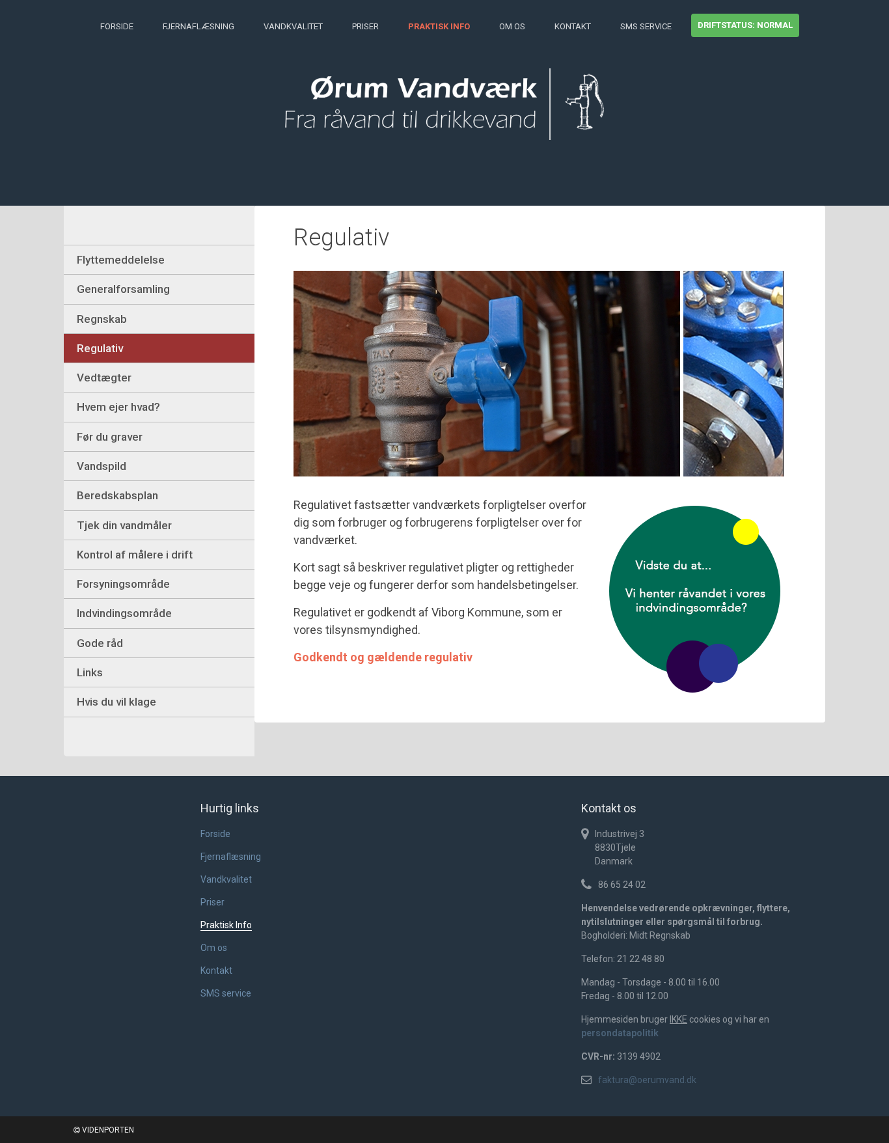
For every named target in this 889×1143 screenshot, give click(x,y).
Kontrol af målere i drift (135, 554)
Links (90, 672)
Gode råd (100, 643)
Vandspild (101, 466)
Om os (512, 26)
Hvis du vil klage (116, 701)
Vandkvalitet (293, 26)
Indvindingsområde (124, 613)
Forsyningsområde (123, 583)
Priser (365, 26)
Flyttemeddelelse (121, 259)
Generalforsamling (123, 289)
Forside (116, 26)
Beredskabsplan (117, 495)
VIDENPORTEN (107, 1130)
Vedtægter (104, 377)
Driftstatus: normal (745, 25)
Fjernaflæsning (198, 26)
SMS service (646, 26)
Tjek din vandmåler (124, 525)
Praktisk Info (439, 26)
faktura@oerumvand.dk (647, 1080)
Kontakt (572, 26)
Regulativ (100, 348)
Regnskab (102, 318)
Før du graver (110, 436)
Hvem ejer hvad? (118, 406)
